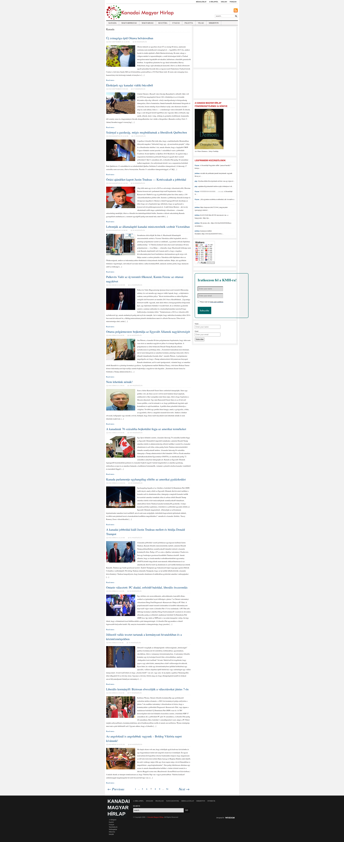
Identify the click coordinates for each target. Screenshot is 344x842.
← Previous (116, 789)
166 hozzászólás (136, 385)
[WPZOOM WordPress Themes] (230, 817)
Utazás (176, 23)
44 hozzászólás (136, 335)
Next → (184, 789)
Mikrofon (214, 23)
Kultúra (162, 23)
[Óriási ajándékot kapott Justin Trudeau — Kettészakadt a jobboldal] (120, 207)
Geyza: (197, 165)
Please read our (211, 302)
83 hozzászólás (139, 230)
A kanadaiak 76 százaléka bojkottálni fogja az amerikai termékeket (146, 429)
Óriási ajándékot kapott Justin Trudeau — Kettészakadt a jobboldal (146, 179)
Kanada (113, 23)
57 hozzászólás (136, 693)
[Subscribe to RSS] (236, 10)
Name (196, 324)
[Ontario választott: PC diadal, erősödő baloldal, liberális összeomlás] (120, 615)
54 (167, 788)
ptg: (196, 181)
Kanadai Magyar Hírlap (119, 807)
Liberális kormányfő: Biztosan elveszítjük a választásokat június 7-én (147, 689)
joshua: (197, 173)
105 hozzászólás (136, 432)
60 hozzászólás (136, 744)
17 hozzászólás (140, 136)
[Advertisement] (215, 47)
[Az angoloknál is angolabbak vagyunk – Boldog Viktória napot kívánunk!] (120, 769)
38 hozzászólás (136, 483)
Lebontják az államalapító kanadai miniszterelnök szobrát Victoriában (148, 227)
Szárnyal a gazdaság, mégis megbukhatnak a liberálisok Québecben (146, 132)
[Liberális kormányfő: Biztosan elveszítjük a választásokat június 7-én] (120, 717)
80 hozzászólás (141, 42)
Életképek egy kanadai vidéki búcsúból (129, 85)
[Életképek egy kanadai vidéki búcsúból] (120, 113)
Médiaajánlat (201, 2)
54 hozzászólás (139, 183)
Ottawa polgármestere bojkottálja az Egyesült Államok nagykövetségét (148, 332)
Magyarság (147, 23)
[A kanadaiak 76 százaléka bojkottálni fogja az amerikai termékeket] (120, 457)
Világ (201, 23)
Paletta (189, 23)
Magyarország (129, 23)
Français (233, 2)
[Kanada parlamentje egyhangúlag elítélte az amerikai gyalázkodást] (120, 507)
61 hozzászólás (136, 537)
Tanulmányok (113, 827)
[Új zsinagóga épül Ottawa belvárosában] (120, 66)
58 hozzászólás (135, 591)
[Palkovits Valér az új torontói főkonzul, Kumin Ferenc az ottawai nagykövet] (120, 309)
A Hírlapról (213, 2)
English (224, 2)
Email (196, 331)
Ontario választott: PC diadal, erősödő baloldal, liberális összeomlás (147, 587)
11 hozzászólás (136, 285)
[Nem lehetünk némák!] (120, 410)
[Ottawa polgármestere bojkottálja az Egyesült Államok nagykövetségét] (120, 359)
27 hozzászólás (139, 89)
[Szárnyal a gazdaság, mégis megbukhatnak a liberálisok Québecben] (120, 160)
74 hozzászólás (135, 642)
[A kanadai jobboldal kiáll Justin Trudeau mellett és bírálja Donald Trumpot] (120, 562)
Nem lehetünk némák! (119, 382)
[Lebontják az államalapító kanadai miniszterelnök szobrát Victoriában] (120, 254)
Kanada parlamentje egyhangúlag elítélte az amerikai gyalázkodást (146, 479)
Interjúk (111, 834)
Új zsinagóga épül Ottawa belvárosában (129, 38)
